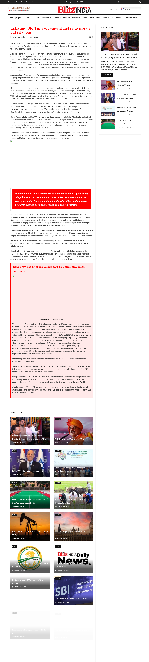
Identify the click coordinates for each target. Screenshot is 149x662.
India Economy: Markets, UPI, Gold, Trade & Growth (70, 565)
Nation (56, 18)
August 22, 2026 (19, 442)
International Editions (111, 18)
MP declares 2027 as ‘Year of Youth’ (70, 439)
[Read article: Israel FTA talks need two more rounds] (30, 463)
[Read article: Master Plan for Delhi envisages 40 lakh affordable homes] (73, 463)
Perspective (46, 18)
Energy (15, 642)
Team (18, 2)
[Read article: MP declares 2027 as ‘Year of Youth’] (73, 431)
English (127, 9)
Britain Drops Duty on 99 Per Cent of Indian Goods (71, 533)
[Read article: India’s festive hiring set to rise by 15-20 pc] (30, 622)
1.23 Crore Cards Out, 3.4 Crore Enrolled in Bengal (30, 565)
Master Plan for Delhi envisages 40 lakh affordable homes (72, 469)
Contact (34, 2)
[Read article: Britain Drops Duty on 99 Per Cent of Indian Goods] (73, 526)
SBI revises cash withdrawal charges (71, 598)
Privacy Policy (25, 2)
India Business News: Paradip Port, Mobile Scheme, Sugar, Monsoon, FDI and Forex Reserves (28, 438)
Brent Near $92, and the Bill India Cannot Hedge (30, 533)
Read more (108, 74)
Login (118, 2)
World (85, 18)
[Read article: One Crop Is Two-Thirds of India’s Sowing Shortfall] (73, 495)
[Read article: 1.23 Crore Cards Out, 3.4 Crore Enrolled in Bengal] (30, 558)
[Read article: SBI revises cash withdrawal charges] (73, 590)
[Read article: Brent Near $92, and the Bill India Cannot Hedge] (30, 526)
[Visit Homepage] (74, 9)
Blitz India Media (19, 37)
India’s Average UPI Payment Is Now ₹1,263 (28, 581)
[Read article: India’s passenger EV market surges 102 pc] (73, 622)
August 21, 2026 (62, 442)
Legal (36, 18)
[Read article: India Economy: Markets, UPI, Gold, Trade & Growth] (73, 558)
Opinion (29, 18)
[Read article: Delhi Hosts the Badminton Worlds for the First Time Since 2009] (30, 495)
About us (11, 2)
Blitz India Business (131, 18)
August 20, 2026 (19, 506)
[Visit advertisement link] (51, 405)
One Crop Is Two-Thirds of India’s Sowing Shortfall (70, 501)
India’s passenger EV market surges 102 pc (72, 629)
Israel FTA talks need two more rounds (29, 471)
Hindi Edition (95, 18)
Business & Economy (71, 18)
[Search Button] (139, 2)
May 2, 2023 (33, 37)
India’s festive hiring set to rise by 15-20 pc (29, 629)
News (14, 419)
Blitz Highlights (15, 18)
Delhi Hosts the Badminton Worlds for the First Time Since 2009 (28, 501)
